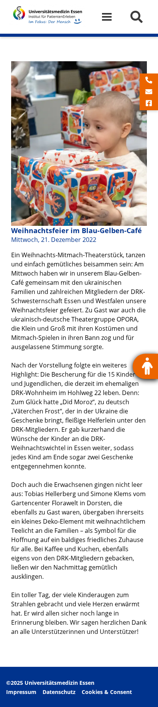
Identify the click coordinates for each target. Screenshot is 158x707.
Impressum (21, 692)
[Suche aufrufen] (136, 17)
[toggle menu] (110, 17)
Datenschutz (59, 692)
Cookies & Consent (107, 692)
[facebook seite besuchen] (149, 103)
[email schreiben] (148, 92)
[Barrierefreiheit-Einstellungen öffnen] (145, 366)
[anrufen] (148, 80)
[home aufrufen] (47, 25)
